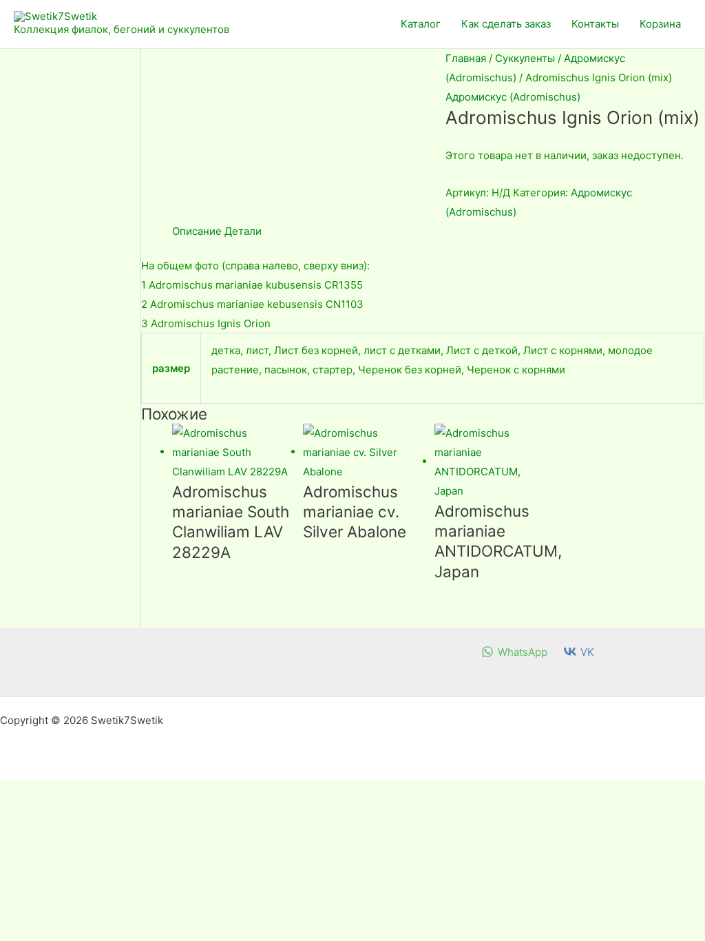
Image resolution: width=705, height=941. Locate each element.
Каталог (421, 23)
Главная (465, 58)
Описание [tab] (197, 231)
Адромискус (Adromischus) (512, 96)
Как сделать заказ (506, 23)
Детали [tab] (243, 231)
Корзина (660, 23)
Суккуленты (525, 58)
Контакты (595, 23)
